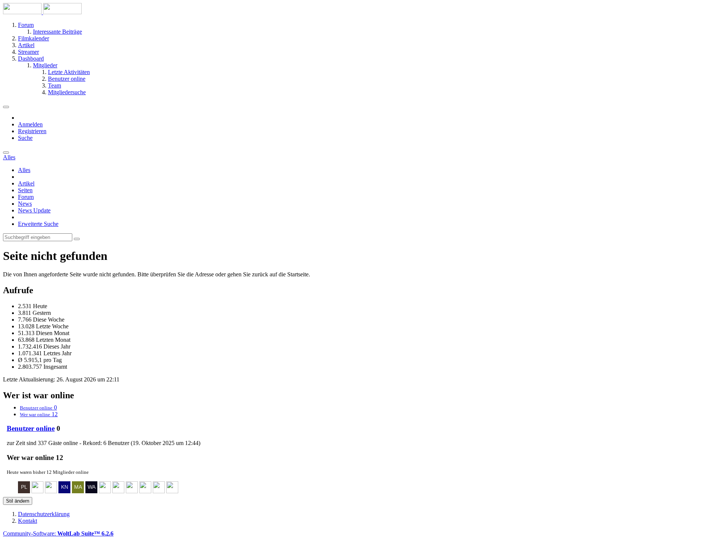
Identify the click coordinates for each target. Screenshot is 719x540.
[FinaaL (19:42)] (105, 491)
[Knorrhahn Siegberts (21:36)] (37, 491)
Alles (24, 170)
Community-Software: (58, 533)
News (25, 203)
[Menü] (6, 107)
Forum (26, 197)
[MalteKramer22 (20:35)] (78, 491)
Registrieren (32, 131)
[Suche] (6, 152)
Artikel (26, 183)
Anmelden (30, 124)
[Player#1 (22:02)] (24, 491)
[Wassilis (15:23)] (145, 491)
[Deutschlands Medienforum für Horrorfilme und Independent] (42, 12)
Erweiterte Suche (38, 224)
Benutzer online (31, 428)
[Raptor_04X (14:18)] (159, 491)
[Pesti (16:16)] (132, 491)
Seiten (25, 190)
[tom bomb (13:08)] (172, 491)
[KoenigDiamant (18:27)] (118, 491)
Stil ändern (17, 501)
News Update (34, 210)
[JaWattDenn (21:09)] (51, 491)
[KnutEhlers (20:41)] (64, 491)
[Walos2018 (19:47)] (91, 491)
